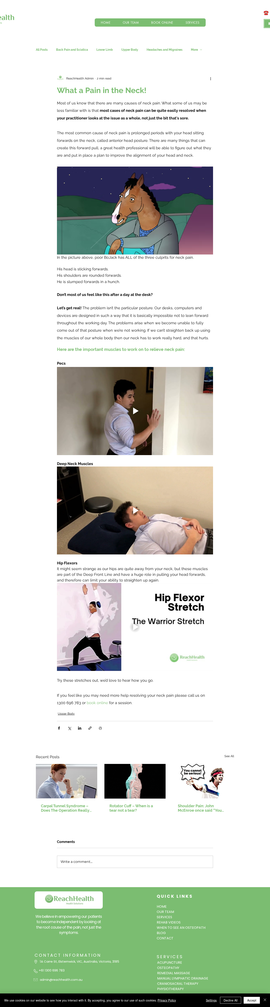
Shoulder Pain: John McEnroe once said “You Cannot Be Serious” (200, 808)
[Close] (264, 1000)
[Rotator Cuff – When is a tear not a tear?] (135, 781)
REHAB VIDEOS (169, 922)
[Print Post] (100, 728)
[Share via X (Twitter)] (69, 728)
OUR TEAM (165, 911)
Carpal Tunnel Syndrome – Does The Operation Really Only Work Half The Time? (65, 808)
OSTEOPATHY (168, 967)
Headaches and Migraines (164, 49)
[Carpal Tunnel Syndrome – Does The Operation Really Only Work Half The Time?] (66, 781)
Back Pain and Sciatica (72, 49)
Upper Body (129, 49)
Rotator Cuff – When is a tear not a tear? (131, 808)
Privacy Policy (167, 1000)
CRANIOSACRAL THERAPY (177, 983)
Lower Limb (104, 49)
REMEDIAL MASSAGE (173, 973)
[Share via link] (90, 728)
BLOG (161, 932)
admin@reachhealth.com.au (61, 980)
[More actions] (210, 78)
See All (229, 756)
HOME (162, 906)
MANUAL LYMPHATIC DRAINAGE (182, 978)
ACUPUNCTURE (169, 962)
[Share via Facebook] (59, 728)
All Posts (42, 49)
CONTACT (165, 938)
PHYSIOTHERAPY (170, 988)
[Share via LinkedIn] (80, 728)
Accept (251, 1000)
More (194, 49)
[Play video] (135, 411)
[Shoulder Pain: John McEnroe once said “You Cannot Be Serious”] (203, 781)
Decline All (231, 1000)
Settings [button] (211, 1000)
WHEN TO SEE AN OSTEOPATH (177, 927)
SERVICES (164, 917)
